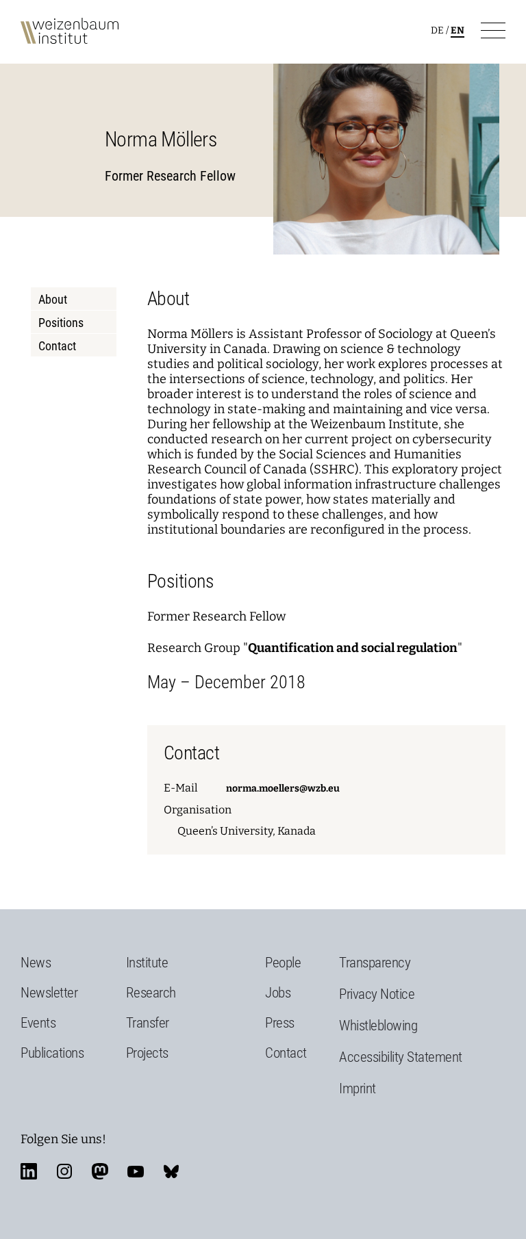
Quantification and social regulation (353, 647)
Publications (52, 1053)
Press (280, 1023)
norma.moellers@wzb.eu (283, 788)
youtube (135, 1171)
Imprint (357, 1088)
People (283, 962)
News (36, 962)
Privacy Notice (376, 994)
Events (38, 1023)
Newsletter (49, 992)
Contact (57, 346)
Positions (61, 322)
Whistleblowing (378, 1025)
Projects (147, 1053)
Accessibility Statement (400, 1057)
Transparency (374, 962)
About (52, 299)
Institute (147, 962)
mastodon (100, 1171)
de (437, 30)
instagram (64, 1171)
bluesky (171, 1171)
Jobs (277, 992)
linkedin (29, 1171)
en (457, 30)
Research (151, 992)
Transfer (147, 1023)
